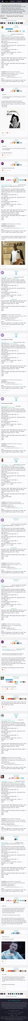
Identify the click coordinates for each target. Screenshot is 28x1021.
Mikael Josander (4, 406)
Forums (6, 1)
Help (16, 1015)
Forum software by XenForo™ (14, 1010)
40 (18, 23)
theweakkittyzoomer (16, 518)
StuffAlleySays (16, 696)
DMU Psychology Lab (6, 720)
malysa (16, 26)
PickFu (2, 34)
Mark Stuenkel (4, 842)
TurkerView (20, 77)
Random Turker (16, 676)
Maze (2, 524)
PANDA (10, 35)
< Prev (2, 23)
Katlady (16, 88)
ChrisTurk (16, 930)
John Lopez (3, 342)
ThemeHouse (21, 1012)
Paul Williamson (4, 781)
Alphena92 (16, 458)
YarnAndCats (16, 775)
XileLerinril (16, 714)
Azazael (16, 177)
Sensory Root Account (6, 185)
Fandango (16, 333)
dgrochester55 (16, 836)
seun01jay (16, 271)
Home (2, 1)
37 (12, 23)
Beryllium (12, 1015)
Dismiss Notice (26, 4)
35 (8, 23)
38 (14, 23)
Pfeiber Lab (4, 464)
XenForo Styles (18, 1013)
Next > (21, 23)
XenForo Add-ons (11, 1013)
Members (13, 1)
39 (16, 23)
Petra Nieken (4, 277)
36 (10, 23)
